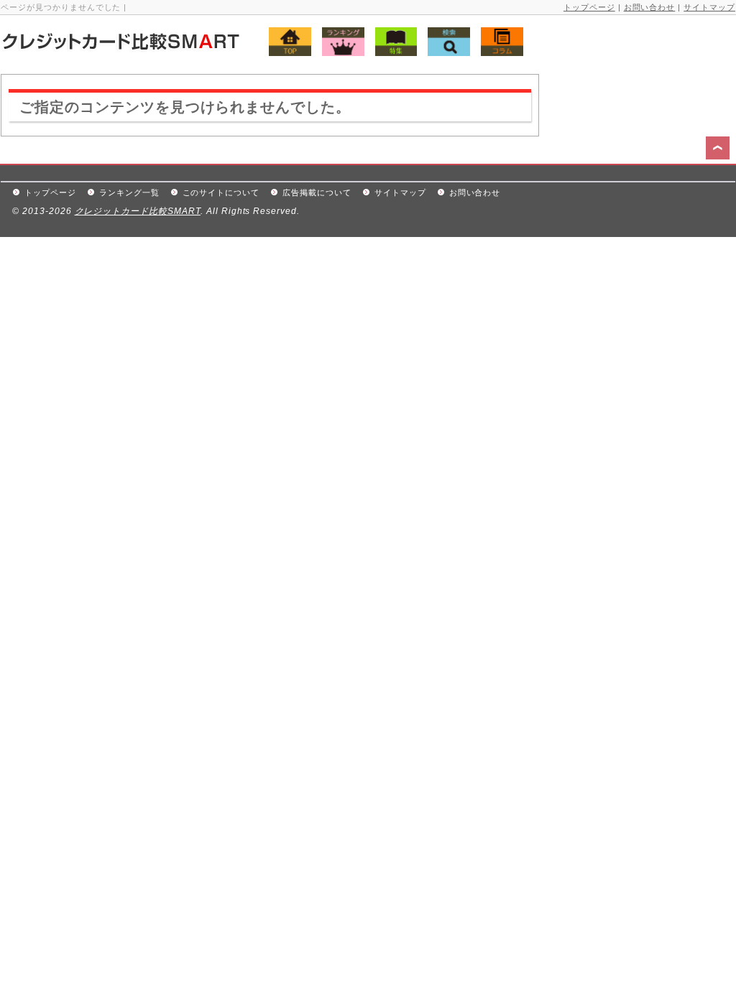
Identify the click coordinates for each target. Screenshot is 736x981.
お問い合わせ (650, 7)
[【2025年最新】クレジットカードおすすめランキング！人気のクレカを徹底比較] (152, 47)
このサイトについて (221, 192)
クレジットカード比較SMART (138, 211)
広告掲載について (316, 192)
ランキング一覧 (129, 192)
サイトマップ (709, 7)
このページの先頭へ (719, 150)
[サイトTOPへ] (279, 52)
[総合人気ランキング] (339, 52)
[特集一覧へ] (393, 52)
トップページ (589, 7)
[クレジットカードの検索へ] (445, 52)
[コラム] (498, 52)
